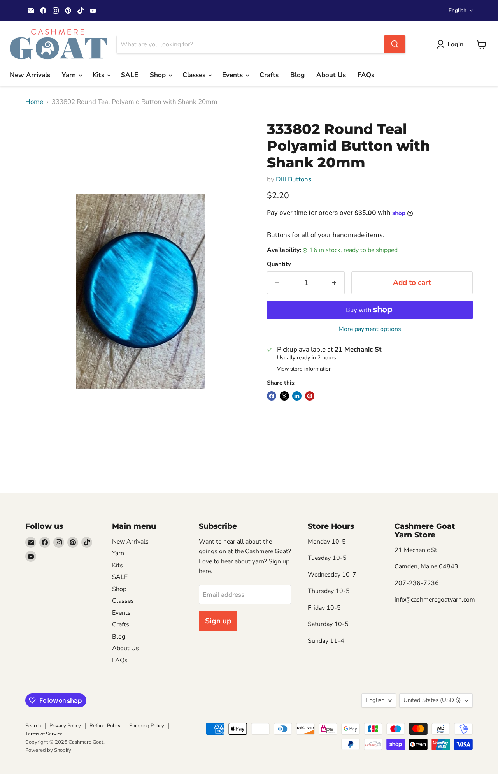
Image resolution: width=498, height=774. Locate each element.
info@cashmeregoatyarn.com (435, 599)
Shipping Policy (146, 725)
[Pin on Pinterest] (309, 396)
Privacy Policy (65, 725)
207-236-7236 (417, 583)
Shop (159, 74)
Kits (99, 74)
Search (33, 725)
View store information (304, 369)
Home (34, 102)
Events (233, 74)
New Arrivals (30, 74)
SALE (129, 74)
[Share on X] (284, 396)
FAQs (366, 74)
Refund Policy (105, 725)
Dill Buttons (293, 179)
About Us (331, 74)
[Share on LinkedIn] (297, 396)
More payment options (369, 328)
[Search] (394, 44)
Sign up (218, 621)
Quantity (279, 264)
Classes (194, 74)
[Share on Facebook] (271, 396)
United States (432, 700)
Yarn (70, 74)
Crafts (269, 74)
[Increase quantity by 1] (334, 282)
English (457, 10)
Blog (297, 74)
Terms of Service (44, 733)
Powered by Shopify (48, 750)
